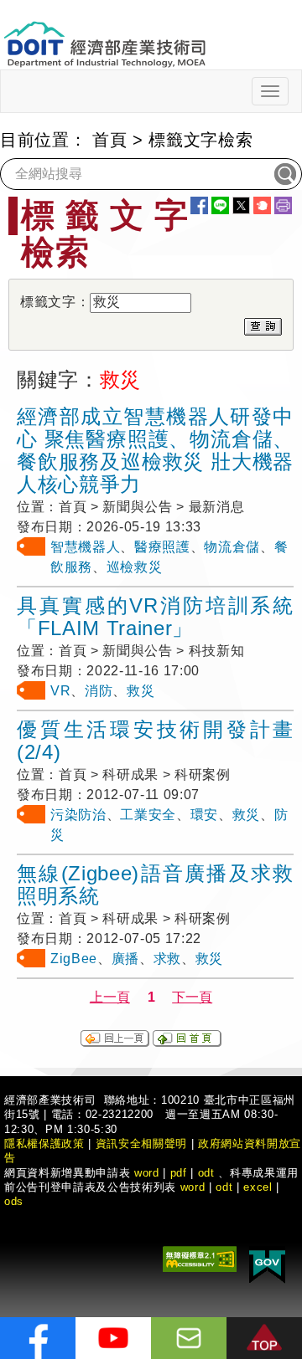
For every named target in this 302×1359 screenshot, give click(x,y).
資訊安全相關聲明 (141, 1143)
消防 (98, 691)
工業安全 (148, 815)
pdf (178, 1173)
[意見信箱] (188, 1338)
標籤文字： (55, 302)
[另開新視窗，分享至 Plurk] (262, 205)
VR (60, 691)
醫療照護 (162, 547)
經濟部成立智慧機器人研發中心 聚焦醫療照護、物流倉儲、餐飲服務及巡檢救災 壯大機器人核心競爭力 (155, 450)
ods (13, 1201)
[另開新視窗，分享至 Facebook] (199, 205)
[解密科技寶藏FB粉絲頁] (38, 1338)
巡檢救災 (135, 567)
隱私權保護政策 (44, 1143)
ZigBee (73, 958)
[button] (264, 1338)
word (193, 1187)
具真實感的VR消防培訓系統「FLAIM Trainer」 (155, 616)
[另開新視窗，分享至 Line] (220, 205)
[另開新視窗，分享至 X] (241, 205)
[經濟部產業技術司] (104, 34)
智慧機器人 (85, 547)
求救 (167, 958)
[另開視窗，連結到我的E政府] (267, 1264)
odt (206, 1173)
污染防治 (78, 815)
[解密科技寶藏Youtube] (113, 1338)
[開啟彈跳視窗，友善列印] (283, 205)
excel (257, 1187)
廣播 (125, 958)
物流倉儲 (232, 547)
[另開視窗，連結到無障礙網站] (200, 1258)
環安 (204, 815)
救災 (140, 691)
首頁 (109, 140)
